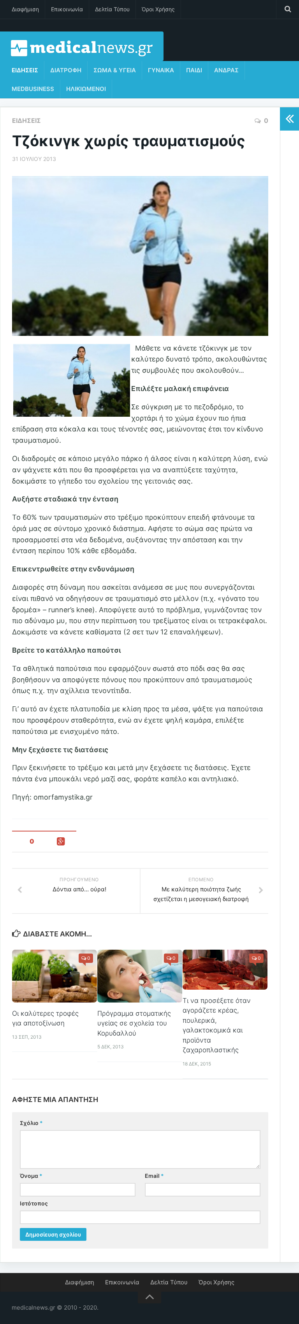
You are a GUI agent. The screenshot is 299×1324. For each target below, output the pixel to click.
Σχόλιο (31, 1123)
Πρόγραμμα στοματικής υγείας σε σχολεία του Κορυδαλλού (134, 1023)
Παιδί (194, 70)
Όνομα (31, 1175)
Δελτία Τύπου (112, 9)
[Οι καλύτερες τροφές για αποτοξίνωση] (54, 976)
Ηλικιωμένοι (86, 89)
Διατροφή (65, 70)
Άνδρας (226, 70)
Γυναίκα (161, 70)
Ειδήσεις (25, 70)
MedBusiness (33, 89)
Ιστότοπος (34, 1203)
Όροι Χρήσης (158, 9)
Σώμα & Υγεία (114, 70)
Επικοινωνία (67, 9)
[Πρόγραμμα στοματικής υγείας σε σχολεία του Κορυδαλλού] (139, 976)
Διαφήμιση (25, 9)
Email (154, 1175)
